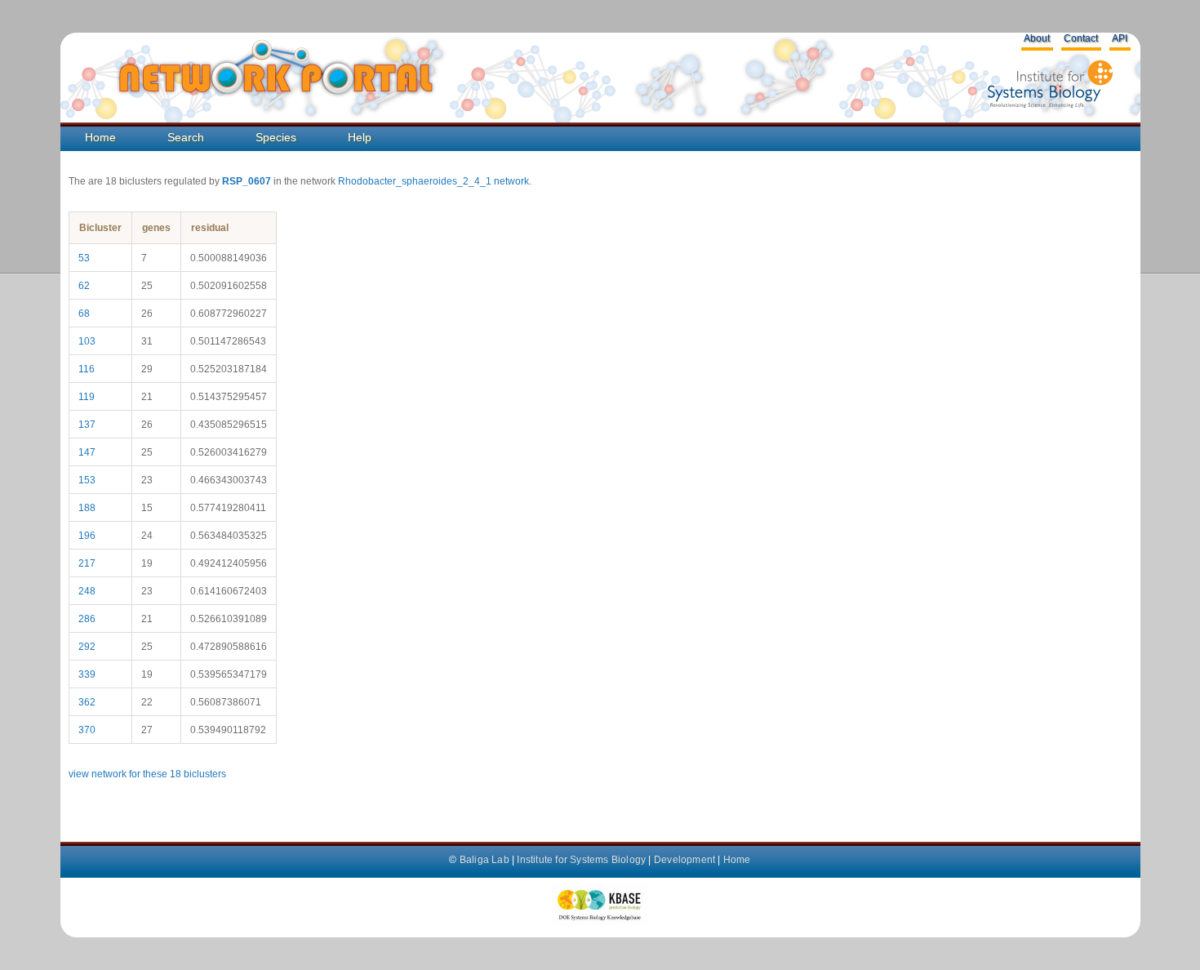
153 (87, 480)
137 (87, 424)
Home (100, 137)
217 (87, 563)
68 (84, 313)
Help (359, 137)
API (1119, 38)
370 (87, 730)
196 (87, 535)
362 (87, 702)
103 (87, 341)
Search (185, 137)
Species (276, 137)
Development (684, 859)
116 (86, 369)
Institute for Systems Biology (581, 859)
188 (87, 508)
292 (87, 646)
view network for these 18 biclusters (147, 774)
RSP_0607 (246, 181)
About (1037, 38)
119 (86, 397)
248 (87, 591)
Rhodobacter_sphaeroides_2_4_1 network (433, 181)
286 (87, 619)
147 (87, 452)
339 (87, 674)
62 (84, 285)
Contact (1081, 38)
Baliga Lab (484, 859)
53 (84, 258)
